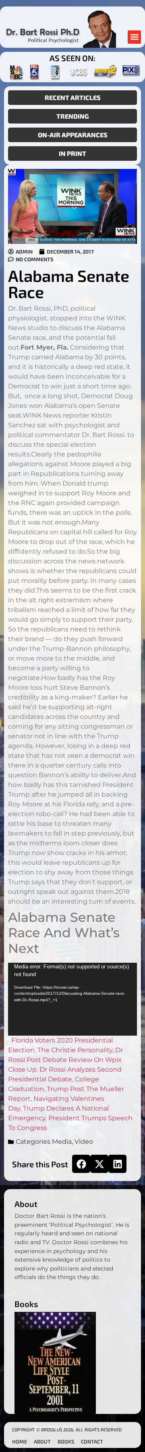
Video (84, 1141)
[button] (134, 37)
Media (62, 1141)
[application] (72, 999)
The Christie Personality (74, 1050)
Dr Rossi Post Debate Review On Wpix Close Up (65, 1059)
